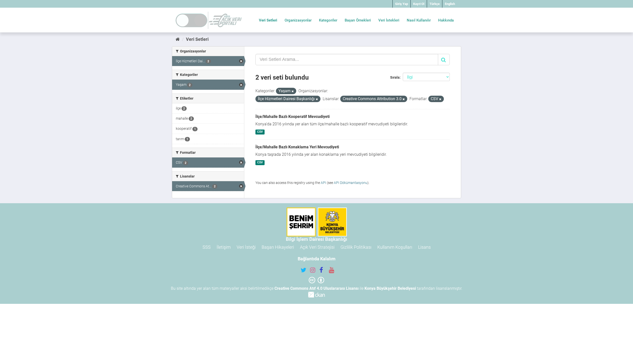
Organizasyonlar (298, 20)
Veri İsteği (246, 247)
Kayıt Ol (418, 4)
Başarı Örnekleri (358, 20)
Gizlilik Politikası (355, 247)
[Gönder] (444, 59)
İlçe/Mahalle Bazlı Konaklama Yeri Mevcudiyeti (297, 147)
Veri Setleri (268, 20)
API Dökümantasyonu (350, 183)
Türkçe (435, 4)
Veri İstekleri (388, 20)
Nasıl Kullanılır (419, 20)
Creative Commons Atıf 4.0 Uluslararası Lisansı (316, 288)
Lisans (424, 247)
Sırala (395, 77)
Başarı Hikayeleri (278, 247)
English (450, 4)
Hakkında (446, 20)
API (323, 183)
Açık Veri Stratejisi (317, 247)
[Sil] (293, 91)
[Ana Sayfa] (178, 39)
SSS (207, 247)
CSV (260, 132)
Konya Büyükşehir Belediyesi (390, 288)
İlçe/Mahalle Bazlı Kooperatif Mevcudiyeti (292, 116)
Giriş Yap (401, 4)
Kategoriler (328, 20)
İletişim (224, 247)
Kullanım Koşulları (394, 247)
